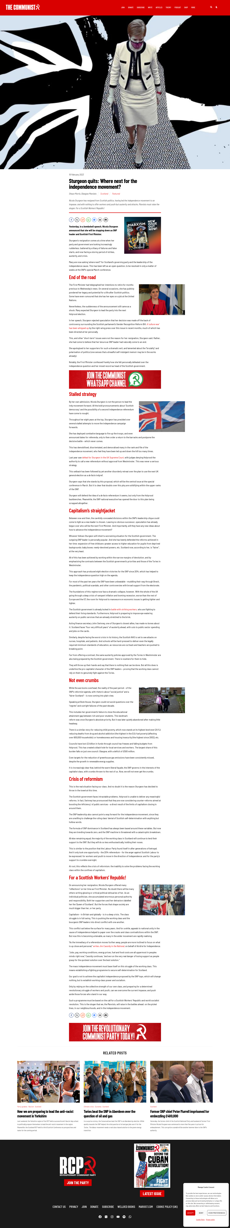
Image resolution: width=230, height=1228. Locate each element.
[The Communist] (23, 8)
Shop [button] (186, 7)
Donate (130, 7)
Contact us (59, 1206)
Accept (190, 1213)
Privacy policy (210, 1220)
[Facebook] (100, 1217)
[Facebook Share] (71, 219)
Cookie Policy (200, 1220)
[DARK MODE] (216, 7)
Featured (116, 193)
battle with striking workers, (124, 609)
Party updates (22, 1106)
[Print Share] (106, 219)
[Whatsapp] (130, 1217)
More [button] (193, 7)
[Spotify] (124, 1217)
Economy (98, 1106)
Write (150, 7)
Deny (201, 1213)
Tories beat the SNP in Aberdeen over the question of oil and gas (109, 1113)
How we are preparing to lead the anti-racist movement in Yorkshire (45, 1113)
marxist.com (146, 1206)
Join (123, 7)
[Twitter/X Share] (77, 219)
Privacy (73, 1206)
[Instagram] (112, 1217)
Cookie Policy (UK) (167, 1206)
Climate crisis (89, 1106)
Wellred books (126, 1206)
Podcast (178, 7)
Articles (159, 7)
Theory (168, 7)
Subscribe (141, 7)
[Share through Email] (100, 219)
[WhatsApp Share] (88, 219)
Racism (31, 1106)
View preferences (216, 1213)
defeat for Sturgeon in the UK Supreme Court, (103, 457)
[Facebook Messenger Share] (94, 219)
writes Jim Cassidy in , (109, 946)
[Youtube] (118, 1217)
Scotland (104, 193)
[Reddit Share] (82, 219)
